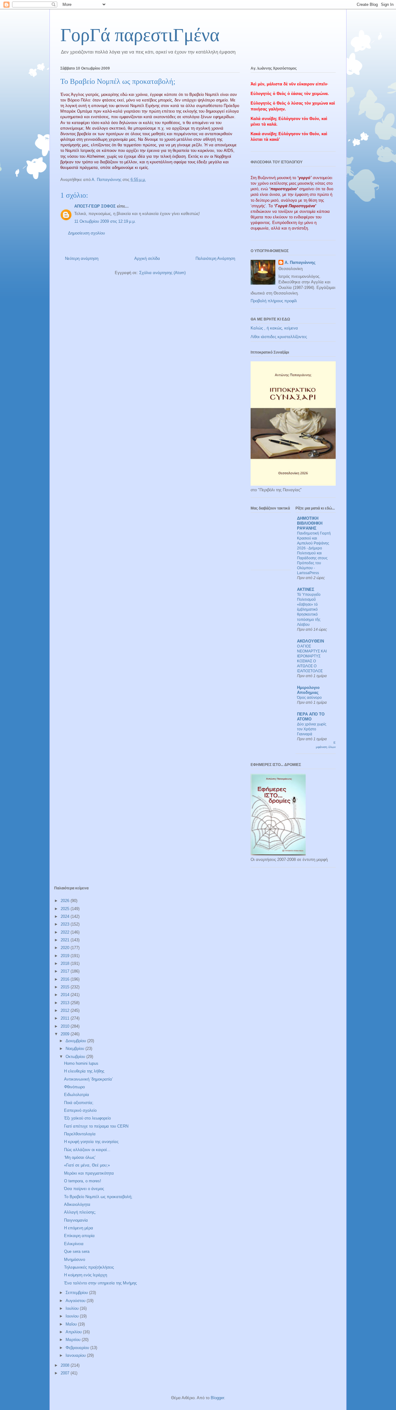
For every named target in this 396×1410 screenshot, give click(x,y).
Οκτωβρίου (76, 1056)
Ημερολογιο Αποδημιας (308, 690)
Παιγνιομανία (76, 1220)
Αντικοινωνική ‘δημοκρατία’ (88, 1079)
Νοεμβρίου (75, 1048)
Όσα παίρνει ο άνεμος (84, 1188)
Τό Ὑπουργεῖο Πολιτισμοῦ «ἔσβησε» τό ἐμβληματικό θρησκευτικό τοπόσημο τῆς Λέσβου (309, 609)
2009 (66, 1034)
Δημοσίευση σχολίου (86, 233)
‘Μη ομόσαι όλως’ (80, 1157)
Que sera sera (76, 1251)
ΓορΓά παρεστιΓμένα (139, 35)
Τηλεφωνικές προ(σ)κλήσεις (89, 1267)
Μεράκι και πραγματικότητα (89, 1173)
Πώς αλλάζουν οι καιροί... (87, 1149)
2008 (66, 1365)
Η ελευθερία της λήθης (84, 1071)
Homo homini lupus (81, 1063)
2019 (66, 955)
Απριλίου (74, 1332)
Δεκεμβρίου (76, 1040)
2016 (66, 979)
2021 (66, 940)
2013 (66, 1002)
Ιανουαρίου (76, 1355)
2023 (66, 924)
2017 (66, 971)
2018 (66, 963)
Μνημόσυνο (74, 1259)
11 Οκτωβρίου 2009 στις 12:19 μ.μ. (105, 221)
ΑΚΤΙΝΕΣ (305, 589)
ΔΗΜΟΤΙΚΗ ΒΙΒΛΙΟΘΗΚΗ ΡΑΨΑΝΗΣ (309, 523)
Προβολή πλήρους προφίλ (274, 301)
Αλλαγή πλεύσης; (80, 1212)
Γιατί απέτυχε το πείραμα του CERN (96, 1126)
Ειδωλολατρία (76, 1094)
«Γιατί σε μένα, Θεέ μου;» (87, 1165)
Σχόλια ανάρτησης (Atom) (162, 272)
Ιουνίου (73, 1316)
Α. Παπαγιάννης (300, 262)
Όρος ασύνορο (309, 697)
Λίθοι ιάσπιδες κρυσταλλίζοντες (279, 336)
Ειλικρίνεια (74, 1243)
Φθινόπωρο (74, 1087)
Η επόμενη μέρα (78, 1228)
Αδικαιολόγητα (77, 1204)
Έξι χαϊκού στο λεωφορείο (87, 1118)
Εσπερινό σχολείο (80, 1110)
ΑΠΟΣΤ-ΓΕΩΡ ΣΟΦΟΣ (95, 206)
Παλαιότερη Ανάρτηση (215, 258)
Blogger (217, 1397)
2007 (66, 1373)
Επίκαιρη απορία (79, 1235)
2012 (66, 1010)
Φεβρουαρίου (78, 1347)
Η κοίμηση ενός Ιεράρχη (85, 1275)
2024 (66, 916)
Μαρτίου (74, 1339)
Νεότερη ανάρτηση (81, 258)
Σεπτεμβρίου (77, 1292)
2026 (66, 900)
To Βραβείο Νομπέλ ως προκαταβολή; (98, 1196)
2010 (66, 1026)
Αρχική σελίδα (147, 258)
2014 (66, 994)
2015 (66, 987)
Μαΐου (72, 1324)
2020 (66, 947)
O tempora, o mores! (82, 1181)
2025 (66, 908)
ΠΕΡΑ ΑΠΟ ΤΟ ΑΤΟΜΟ (311, 716)
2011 (66, 1018)
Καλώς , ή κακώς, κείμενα (274, 328)
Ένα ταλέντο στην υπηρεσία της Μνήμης (100, 1283)
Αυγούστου (76, 1300)
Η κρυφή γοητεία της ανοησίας (91, 1141)
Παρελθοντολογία (80, 1134)
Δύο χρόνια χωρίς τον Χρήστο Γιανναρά (311, 729)
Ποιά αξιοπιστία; (78, 1102)
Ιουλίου (73, 1308)
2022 (66, 932)
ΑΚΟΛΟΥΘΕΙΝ (310, 641)
